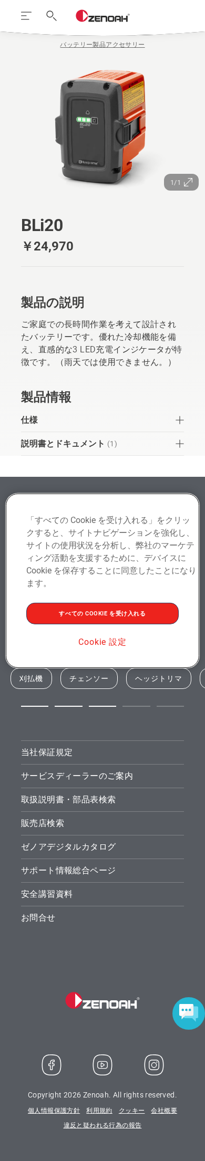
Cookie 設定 (102, 642)
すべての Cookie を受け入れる (102, 612)
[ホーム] (103, 15)
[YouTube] (102, 1064)
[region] (102, 580)
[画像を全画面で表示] (102, 127)
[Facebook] (51, 1064)
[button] (34, 706)
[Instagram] (154, 1064)
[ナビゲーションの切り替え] (26, 15)
